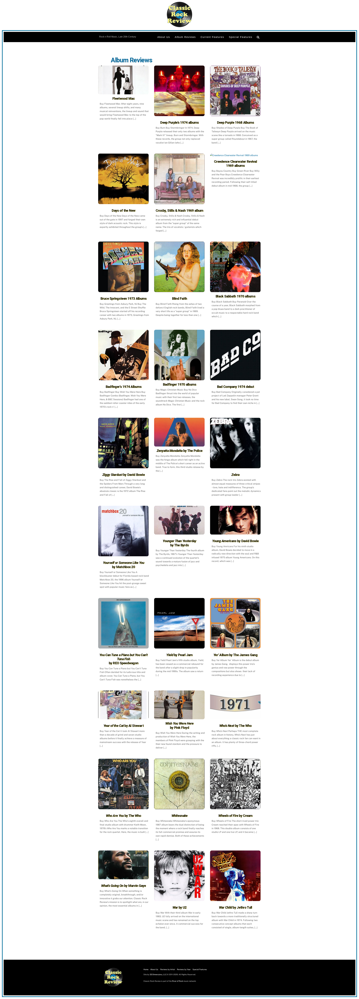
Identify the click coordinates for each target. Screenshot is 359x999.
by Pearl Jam (179, 655)
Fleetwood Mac (123, 99)
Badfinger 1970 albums (179, 384)
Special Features (240, 37)
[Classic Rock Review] (113, 986)
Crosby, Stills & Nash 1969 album (179, 211)
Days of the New (123, 211)
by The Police (179, 451)
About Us (163, 37)
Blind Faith (179, 299)
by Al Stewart (123, 726)
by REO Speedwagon (123, 659)
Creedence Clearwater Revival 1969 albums (235, 164)
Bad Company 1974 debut (235, 387)
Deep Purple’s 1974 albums (179, 123)
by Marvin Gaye (123, 886)
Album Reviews (185, 37)
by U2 (179, 907)
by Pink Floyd (179, 725)
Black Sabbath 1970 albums (235, 296)
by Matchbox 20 (123, 565)
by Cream (235, 816)
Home (145, 969)
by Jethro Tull (235, 907)
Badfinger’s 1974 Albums (123, 387)
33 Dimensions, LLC (158, 974)
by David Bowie (123, 475)
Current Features (212, 37)
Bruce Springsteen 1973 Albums (123, 299)
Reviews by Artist (167, 969)
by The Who (235, 726)
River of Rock (177, 981)
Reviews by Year (184, 969)
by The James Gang (235, 655)
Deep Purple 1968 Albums (235, 123)
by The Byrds (179, 543)
